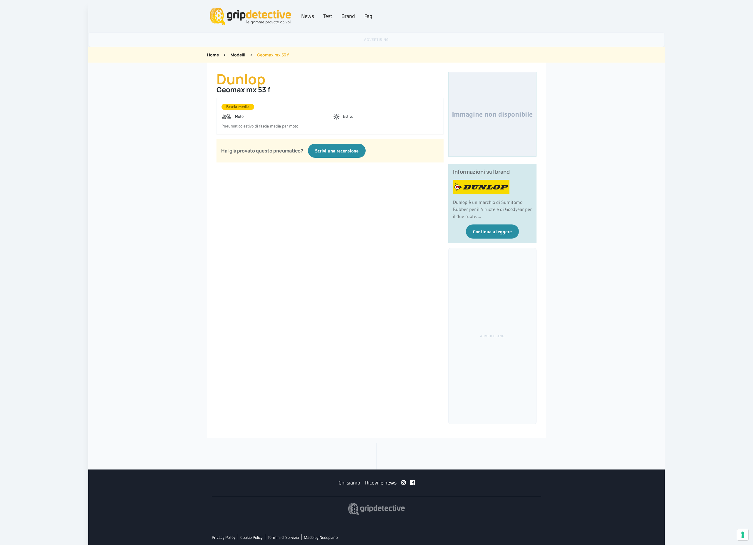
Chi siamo (349, 483)
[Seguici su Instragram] (403, 483)
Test (327, 16)
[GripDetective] (376, 509)
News (307, 16)
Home (213, 55)
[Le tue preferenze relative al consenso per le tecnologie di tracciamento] (742, 534)
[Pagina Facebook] (412, 483)
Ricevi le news (381, 483)
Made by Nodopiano (321, 537)
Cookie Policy (251, 537)
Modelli (238, 55)
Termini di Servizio (283, 537)
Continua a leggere (492, 231)
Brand (348, 16)
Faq (368, 16)
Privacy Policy (223, 537)
